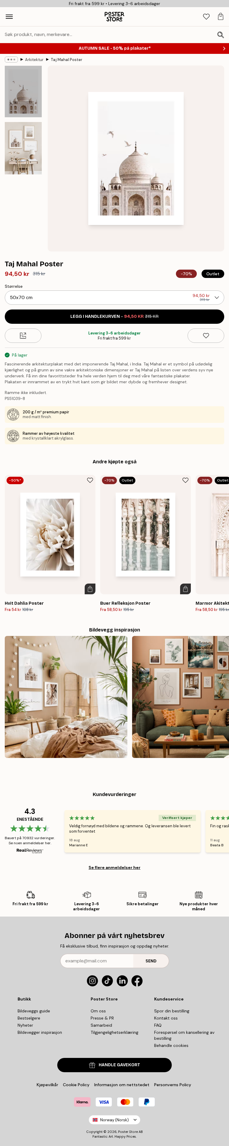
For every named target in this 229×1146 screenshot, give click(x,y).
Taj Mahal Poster (66, 59)
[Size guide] (23, 336)
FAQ (158, 1025)
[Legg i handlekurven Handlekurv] (90, 589)
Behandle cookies (171, 1045)
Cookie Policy (76, 1084)
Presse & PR (102, 1018)
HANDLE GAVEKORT (119, 1064)
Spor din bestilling (171, 1011)
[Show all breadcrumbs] (11, 59)
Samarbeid (101, 1025)
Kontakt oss (166, 1018)
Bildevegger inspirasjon (40, 1032)
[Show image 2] (23, 148)
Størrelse (14, 286)
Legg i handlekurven (114, 316)
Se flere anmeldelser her (114, 867)
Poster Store (128, 1132)
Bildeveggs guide (34, 1011)
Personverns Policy (173, 1084)
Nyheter (25, 1025)
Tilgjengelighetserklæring (114, 1032)
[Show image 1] (23, 92)
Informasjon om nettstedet (121, 1084)
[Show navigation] (9, 16)
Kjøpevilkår (47, 1084)
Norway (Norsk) (114, 1119)
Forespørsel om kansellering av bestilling (184, 1035)
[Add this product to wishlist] (206, 336)
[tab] (206, 16)
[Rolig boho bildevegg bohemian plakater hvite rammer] (66, 697)
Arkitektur (34, 59)
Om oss (98, 1011)
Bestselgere (29, 1018)
